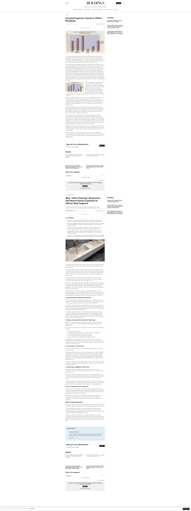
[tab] (68, 175)
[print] (104, 27)
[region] (85, 177)
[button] (66, 3)
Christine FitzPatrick (69, 210)
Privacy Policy (32, 508)
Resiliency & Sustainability (97, 9)
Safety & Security (108, 9)
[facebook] (81, 27)
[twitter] (85, 27)
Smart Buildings (87, 9)
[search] (68, 3)
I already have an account (85, 188)
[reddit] (86, 27)
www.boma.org (69, 136)
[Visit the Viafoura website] (102, 180)
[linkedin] (83, 27)
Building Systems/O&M (78, 9)
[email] (88, 27)
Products (115, 9)
